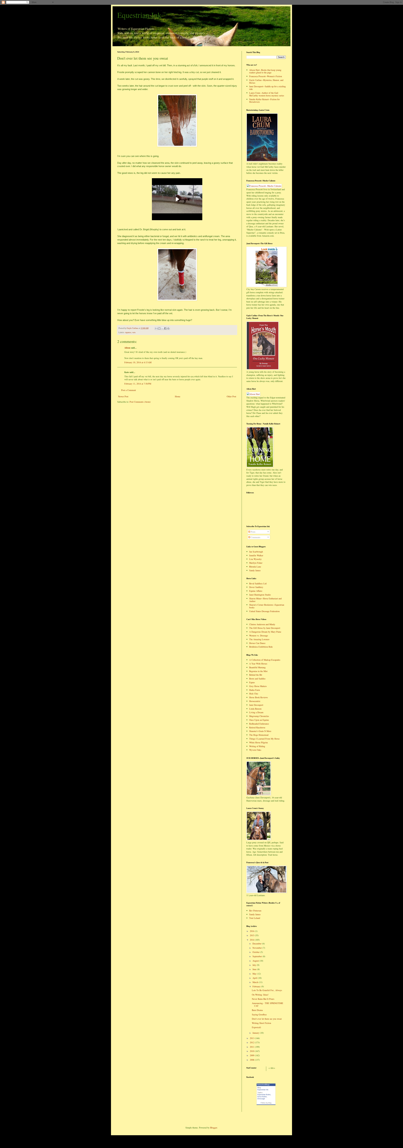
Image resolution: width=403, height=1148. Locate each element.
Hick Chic (253, 693)
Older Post (231, 396)
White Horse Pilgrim (258, 742)
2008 (252, 1059)
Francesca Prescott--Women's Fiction (265, 76)
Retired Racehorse (257, 727)
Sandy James (255, 570)
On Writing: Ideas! (260, 994)
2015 (252, 935)
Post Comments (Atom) (140, 401)
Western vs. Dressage (258, 635)
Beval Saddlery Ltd (258, 583)
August (256, 960)
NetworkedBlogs (263, 1085)
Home (177, 396)
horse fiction (262, 1097)
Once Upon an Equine (259, 719)
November (257, 947)
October (256, 952)
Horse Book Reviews (258, 697)
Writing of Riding (257, 746)
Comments (255, 537)
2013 (252, 1038)
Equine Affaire (255, 590)
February (257, 986)
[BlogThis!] (159, 328)
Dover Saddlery (256, 587)
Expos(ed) (256, 1027)
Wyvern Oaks (255, 749)
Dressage (261, 1099)
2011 (252, 1046)
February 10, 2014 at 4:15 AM (137, 362)
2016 (252, 931)
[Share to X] (162, 328)
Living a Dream (256, 712)
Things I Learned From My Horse (264, 738)
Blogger (213, 1127)
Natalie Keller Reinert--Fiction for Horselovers (264, 100)
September (258, 956)
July (255, 964)
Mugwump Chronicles (259, 716)
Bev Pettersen (255, 910)
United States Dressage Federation (264, 611)
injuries (128, 332)
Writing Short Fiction (261, 1023)
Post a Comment (128, 390)
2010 (252, 1051)
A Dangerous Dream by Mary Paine (265, 631)
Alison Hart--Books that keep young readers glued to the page (265, 71)
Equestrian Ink (139, 15)
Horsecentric (254, 701)
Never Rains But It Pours (263, 998)
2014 (252, 939)
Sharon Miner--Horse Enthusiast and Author (265, 600)
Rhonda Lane (255, 566)
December (257, 943)
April (255, 977)
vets (134, 332)
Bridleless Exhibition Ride (261, 646)
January (256, 1032)
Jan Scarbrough (256, 551)
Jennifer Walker (256, 555)
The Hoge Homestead (258, 734)
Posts (252, 531)
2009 (252, 1055)
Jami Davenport (256, 704)
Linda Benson (255, 708)
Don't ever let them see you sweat (267, 1018)
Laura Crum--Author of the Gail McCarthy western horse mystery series (266, 94)
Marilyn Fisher (255, 562)
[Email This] (156, 328)
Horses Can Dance (257, 643)
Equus (252, 682)
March (256, 982)
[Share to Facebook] (165, 328)
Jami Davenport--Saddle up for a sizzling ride (267, 88)
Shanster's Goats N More (260, 731)
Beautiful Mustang (257, 667)
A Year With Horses (258, 663)
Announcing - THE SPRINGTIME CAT (267, 1004)
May (255, 973)
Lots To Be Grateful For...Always (267, 990)
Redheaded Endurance (259, 723)
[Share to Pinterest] (168, 328)
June (255, 969)
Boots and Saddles (257, 678)
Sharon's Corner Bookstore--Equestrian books (266, 606)
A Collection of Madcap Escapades (264, 659)
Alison (127, 347)
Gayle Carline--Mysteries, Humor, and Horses (266, 81)
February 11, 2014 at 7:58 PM (137, 383)
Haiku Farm (254, 689)
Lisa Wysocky (255, 559)
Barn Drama (257, 1010)
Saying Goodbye (259, 1014)
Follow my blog (266, 1103)
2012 (252, 1042)
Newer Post (123, 396)
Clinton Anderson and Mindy (262, 624)
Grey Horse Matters (258, 686)
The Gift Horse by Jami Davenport (264, 627)
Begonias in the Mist (258, 671)
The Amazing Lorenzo (259, 639)
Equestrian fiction (263, 1094)
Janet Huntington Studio (260, 594)
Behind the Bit (255, 674)
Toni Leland (254, 917)
